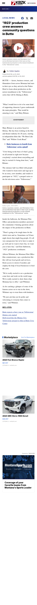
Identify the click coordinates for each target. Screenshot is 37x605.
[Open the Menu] (3, 3)
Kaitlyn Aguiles (14, 71)
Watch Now (31, 3)
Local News (8, 18)
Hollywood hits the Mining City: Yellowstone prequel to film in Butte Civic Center (18, 320)
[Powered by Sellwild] (32, 453)
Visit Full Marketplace (28, 337)
